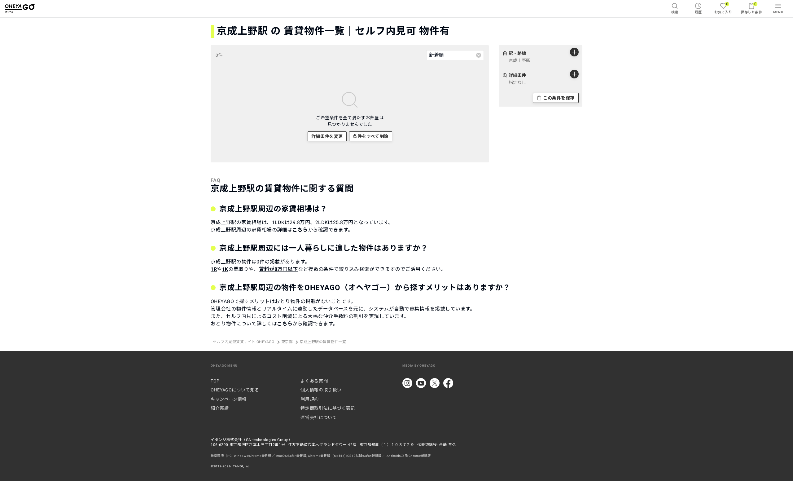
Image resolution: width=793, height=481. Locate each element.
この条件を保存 (559, 97)
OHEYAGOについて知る (235, 389)
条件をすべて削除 (370, 136)
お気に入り (723, 8)
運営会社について (318, 417)
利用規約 (309, 399)
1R (214, 269)
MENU (778, 12)
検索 (674, 12)
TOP (215, 380)
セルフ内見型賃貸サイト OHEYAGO (243, 342)
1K (225, 269)
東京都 (287, 342)
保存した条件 (751, 8)
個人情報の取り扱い (320, 389)
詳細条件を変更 (327, 136)
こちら (300, 230)
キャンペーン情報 (229, 399)
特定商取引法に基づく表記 (327, 408)
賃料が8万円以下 (278, 269)
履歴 (698, 12)
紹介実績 (220, 408)
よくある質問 (314, 380)
